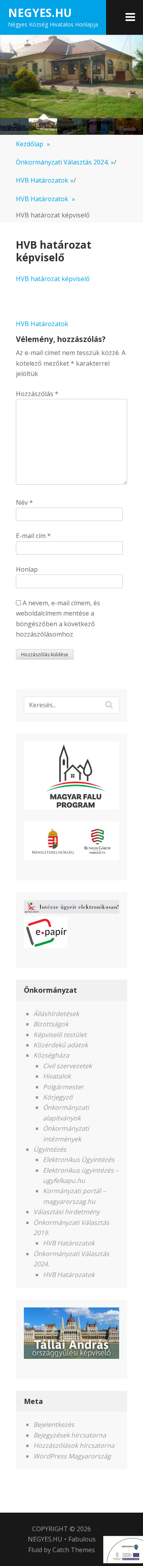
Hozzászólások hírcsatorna (73, 1445)
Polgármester (63, 1086)
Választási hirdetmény (66, 1211)
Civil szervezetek (67, 1066)
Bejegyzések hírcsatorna (69, 1435)
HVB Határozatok (44, 180)
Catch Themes (73, 1549)
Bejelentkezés (53, 1424)
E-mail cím (33, 535)
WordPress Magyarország (72, 1456)
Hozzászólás (37, 393)
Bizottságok (50, 1024)
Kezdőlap (33, 144)
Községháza (51, 1055)
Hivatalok (57, 1076)
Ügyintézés (49, 1149)
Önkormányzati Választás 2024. (65, 162)
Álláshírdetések (56, 1013)
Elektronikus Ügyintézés (78, 1159)
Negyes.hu (40, 12)
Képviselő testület (60, 1034)
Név (24, 502)
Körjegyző (58, 1097)
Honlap (27, 569)
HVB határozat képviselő (53, 278)
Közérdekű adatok (60, 1045)
